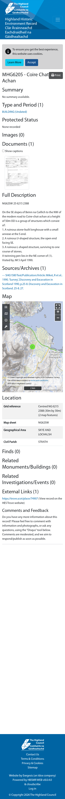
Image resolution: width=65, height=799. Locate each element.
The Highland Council (43, 795)
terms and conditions (39, 381)
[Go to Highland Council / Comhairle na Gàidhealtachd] (16, 7)
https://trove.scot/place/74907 (20, 498)
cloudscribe (34, 784)
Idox (40, 775)
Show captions (14, 151)
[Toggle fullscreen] (58, 306)
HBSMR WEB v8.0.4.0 (40, 780)
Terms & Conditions (32, 759)
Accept (31, 62)
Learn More (14, 62)
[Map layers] (6, 307)
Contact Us (32, 754)
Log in (32, 788)
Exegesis (28, 775)
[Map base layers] (6, 314)
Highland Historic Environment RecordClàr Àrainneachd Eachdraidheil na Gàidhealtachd (21, 28)
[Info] (6, 320)
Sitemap (33, 767)
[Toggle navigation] (58, 19)
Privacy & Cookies (32, 763)
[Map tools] (6, 327)
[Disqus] (32, 592)
